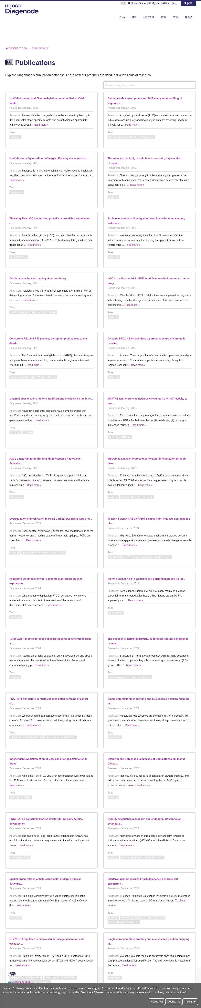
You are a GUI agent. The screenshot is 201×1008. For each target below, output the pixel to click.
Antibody (15, 137)
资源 (163, 17)
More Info (190, 1001)
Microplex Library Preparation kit (136, 497)
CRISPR (15, 677)
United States (138, 3)
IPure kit (15, 552)
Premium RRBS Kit (118, 557)
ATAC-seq (114, 257)
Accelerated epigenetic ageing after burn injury (37, 278)
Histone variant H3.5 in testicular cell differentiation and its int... (146, 578)
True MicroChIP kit (20, 857)
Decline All (174, 1001)
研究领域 (148, 17)
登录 (167, 3)
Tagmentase (17, 192)
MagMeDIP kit (115, 612)
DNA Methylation (19, 257)
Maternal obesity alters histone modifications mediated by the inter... (51, 398)
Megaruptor (114, 737)
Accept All (157, 1001)
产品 (122, 17)
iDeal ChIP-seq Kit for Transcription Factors (43, 552)
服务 (134, 17)
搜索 (189, 3)
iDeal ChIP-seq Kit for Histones (60, 737)
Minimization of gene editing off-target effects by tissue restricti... (49, 158)
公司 (175, 17)
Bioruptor (15, 432)
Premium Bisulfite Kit (20, 797)
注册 (174, 3)
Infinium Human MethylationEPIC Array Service (131, 137)
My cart (155, 3)
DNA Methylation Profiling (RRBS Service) (151, 557)
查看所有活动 (21, 982)
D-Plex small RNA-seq (120, 437)
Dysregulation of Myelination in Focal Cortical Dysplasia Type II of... (50, 518)
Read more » (41, 124)
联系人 (189, 17)
